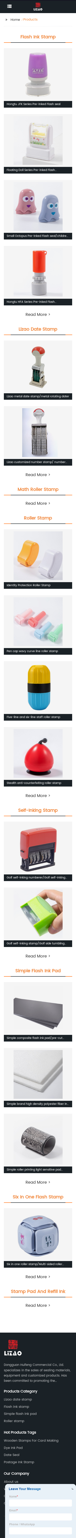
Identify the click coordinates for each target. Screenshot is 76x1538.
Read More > (38, 315)
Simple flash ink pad (20, 1413)
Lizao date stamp (18, 1399)
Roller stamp (14, 1421)
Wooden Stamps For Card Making (31, 1440)
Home (15, 19)
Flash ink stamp (16, 1406)
